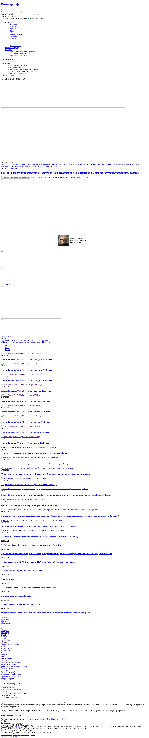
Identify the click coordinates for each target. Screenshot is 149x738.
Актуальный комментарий (11, 662)
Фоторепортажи (16, 61)
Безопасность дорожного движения (82, 164)
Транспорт (13, 38)
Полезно (8, 50)
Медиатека (9, 346)
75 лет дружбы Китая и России (21, 71)
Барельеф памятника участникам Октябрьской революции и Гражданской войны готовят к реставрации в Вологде (70, 172)
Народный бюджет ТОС (131, 164)
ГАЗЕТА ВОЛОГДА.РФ (10, 644)
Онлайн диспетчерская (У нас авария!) (24, 52)
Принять (4, 736)
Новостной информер (9, 697)
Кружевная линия (7, 670)
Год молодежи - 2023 (8, 695)
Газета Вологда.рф (12, 48)
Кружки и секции (7, 687)
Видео (7, 350)
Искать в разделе (7, 16)
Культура (13, 42)
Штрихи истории (16, 67)
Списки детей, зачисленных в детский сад (16, 693)
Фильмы (4, 654)
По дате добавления (37, 18)
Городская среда (28, 166)
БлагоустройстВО (20, 164)
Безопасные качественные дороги (108, 164)
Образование (14, 28)
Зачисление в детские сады (20, 54)
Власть (12, 30)
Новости (8, 22)
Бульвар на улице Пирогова (11, 674)
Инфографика (6, 336)
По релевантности (20, 18)
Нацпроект (18, 166)
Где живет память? (8, 672)
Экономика (14, 24)
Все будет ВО (6, 680)
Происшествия (15, 46)
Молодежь (13, 36)
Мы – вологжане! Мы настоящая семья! (24, 69)
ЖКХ (12, 32)
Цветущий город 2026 (18, 73)
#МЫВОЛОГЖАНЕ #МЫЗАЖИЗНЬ (14, 666)
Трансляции (9, 75)
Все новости (5, 284)
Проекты (8, 63)
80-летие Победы (7, 164)
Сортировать (5, 18)
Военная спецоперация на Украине (56, 164)
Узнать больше (13, 736)
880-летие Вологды (35, 164)
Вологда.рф (10, 4)
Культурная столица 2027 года (46, 166)
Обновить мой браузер (59, 719)
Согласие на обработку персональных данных (18, 735)
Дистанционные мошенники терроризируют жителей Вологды (24, 340)
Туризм (12, 40)
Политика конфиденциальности (13, 733)
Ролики (3, 652)
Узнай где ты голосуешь (18, 56)
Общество (13, 26)
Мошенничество (7, 166)
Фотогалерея (10, 59)
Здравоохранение (16, 34)
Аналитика (5, 642)
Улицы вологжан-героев (19, 65)
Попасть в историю (8, 668)
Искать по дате (6, 14)
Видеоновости (6, 648)
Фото (7, 348)
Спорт (12, 44)
